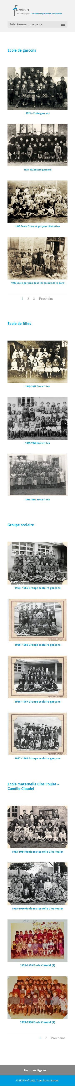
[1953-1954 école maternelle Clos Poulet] (38, 847)
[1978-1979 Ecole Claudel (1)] (38, 961)
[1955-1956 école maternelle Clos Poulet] (38, 904)
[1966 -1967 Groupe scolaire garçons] (38, 697)
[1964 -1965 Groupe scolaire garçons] (38, 583)
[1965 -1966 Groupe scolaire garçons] (38, 640)
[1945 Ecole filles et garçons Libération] (38, 222)
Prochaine (46, 298)
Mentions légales (35, 1070)
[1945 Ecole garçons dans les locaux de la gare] (38, 278)
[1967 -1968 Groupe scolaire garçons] (38, 754)
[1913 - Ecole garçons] (38, 109)
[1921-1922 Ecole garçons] (38, 165)
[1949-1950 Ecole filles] (38, 438)
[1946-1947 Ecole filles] (38, 382)
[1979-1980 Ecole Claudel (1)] (38, 1018)
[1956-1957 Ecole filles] (38, 495)
